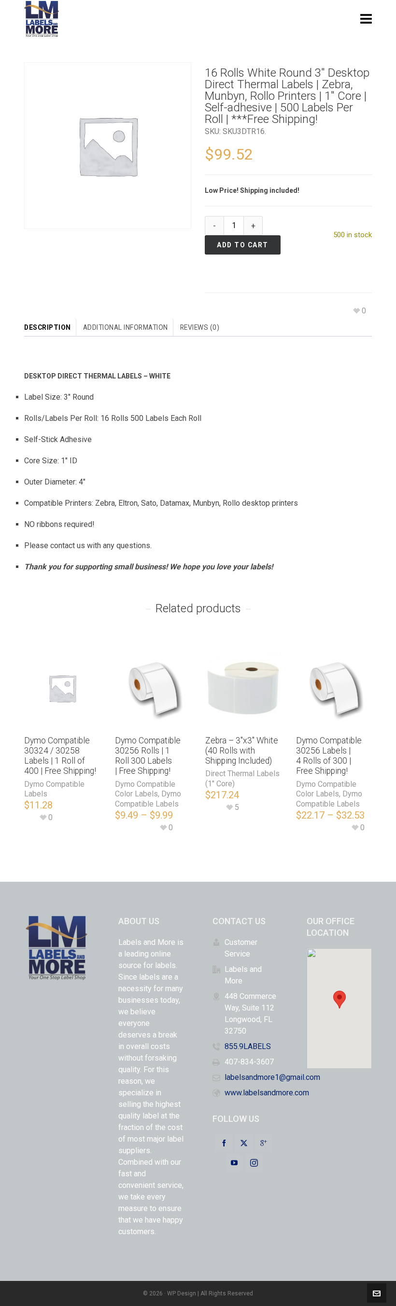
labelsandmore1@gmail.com (272, 1077)
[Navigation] (366, 19)
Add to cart (243, 245)
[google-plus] (263, 1143)
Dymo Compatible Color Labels (145, 789)
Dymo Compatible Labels (148, 798)
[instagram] (254, 1162)
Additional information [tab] (125, 327)
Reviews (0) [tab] (200, 327)
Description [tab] (47, 327)
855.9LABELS (248, 1046)
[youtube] (234, 1162)
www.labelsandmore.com (267, 1092)
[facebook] (224, 1143)
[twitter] (244, 1143)
